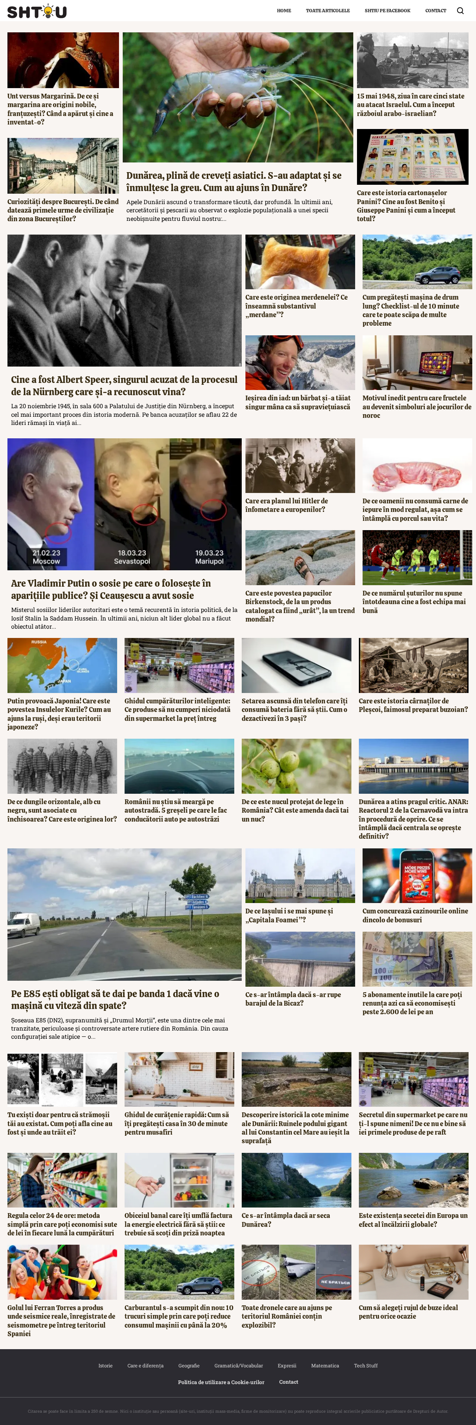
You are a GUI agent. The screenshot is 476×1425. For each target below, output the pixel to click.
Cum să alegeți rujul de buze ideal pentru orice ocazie (408, 1312)
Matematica (325, 1365)
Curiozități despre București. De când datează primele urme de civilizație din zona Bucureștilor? (63, 210)
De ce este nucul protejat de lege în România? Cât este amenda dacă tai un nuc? (295, 810)
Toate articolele (328, 10)
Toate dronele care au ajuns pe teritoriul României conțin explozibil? (287, 1316)
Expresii (287, 1365)
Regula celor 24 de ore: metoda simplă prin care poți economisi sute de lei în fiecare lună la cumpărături (62, 1224)
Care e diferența (146, 1365)
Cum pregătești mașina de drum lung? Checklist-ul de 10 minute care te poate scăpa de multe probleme (411, 310)
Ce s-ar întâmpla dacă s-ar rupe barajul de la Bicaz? (293, 999)
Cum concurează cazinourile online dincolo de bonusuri (415, 915)
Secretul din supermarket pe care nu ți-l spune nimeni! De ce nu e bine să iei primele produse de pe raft (413, 1123)
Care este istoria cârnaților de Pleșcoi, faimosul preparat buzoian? (413, 705)
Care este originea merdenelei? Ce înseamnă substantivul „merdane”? (296, 306)
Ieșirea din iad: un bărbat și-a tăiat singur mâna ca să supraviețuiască (298, 402)
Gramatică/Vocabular (239, 1365)
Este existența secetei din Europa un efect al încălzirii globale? (413, 1219)
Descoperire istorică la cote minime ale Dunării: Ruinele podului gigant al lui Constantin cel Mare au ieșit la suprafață (296, 1127)
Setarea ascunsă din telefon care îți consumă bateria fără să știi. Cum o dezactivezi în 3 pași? (295, 710)
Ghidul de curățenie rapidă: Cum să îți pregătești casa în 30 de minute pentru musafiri (177, 1123)
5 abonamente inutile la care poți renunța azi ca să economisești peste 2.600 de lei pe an (412, 1003)
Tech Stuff (366, 1365)
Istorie (106, 1365)
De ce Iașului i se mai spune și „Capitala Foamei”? (289, 915)
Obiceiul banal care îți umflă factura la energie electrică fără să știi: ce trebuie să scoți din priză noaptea (178, 1224)
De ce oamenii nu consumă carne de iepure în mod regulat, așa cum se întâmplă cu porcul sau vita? (415, 510)
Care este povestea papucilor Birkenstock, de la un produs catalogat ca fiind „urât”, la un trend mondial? (300, 606)
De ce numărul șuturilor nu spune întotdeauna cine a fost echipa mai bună (414, 602)
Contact (435, 10)
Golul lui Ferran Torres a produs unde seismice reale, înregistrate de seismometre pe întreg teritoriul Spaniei (61, 1320)
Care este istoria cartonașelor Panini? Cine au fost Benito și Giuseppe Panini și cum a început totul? (406, 205)
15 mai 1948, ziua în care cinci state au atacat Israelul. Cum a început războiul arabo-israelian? (410, 105)
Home (284, 10)
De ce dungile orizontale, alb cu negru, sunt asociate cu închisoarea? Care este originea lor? (62, 810)
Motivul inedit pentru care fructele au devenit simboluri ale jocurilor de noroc (417, 407)
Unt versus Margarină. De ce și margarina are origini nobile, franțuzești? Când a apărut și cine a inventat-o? (60, 109)
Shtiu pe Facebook (388, 10)
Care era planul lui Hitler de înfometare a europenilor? (286, 505)
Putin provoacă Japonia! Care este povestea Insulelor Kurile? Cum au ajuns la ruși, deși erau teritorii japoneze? (59, 714)
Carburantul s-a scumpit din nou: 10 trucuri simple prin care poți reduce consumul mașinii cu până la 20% (179, 1316)
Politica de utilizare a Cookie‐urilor (221, 1382)
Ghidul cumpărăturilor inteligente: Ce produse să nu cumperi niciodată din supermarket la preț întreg (178, 710)
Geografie (189, 1365)
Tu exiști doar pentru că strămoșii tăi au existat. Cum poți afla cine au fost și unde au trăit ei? (59, 1123)
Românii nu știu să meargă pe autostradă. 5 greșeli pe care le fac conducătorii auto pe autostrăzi (176, 810)
